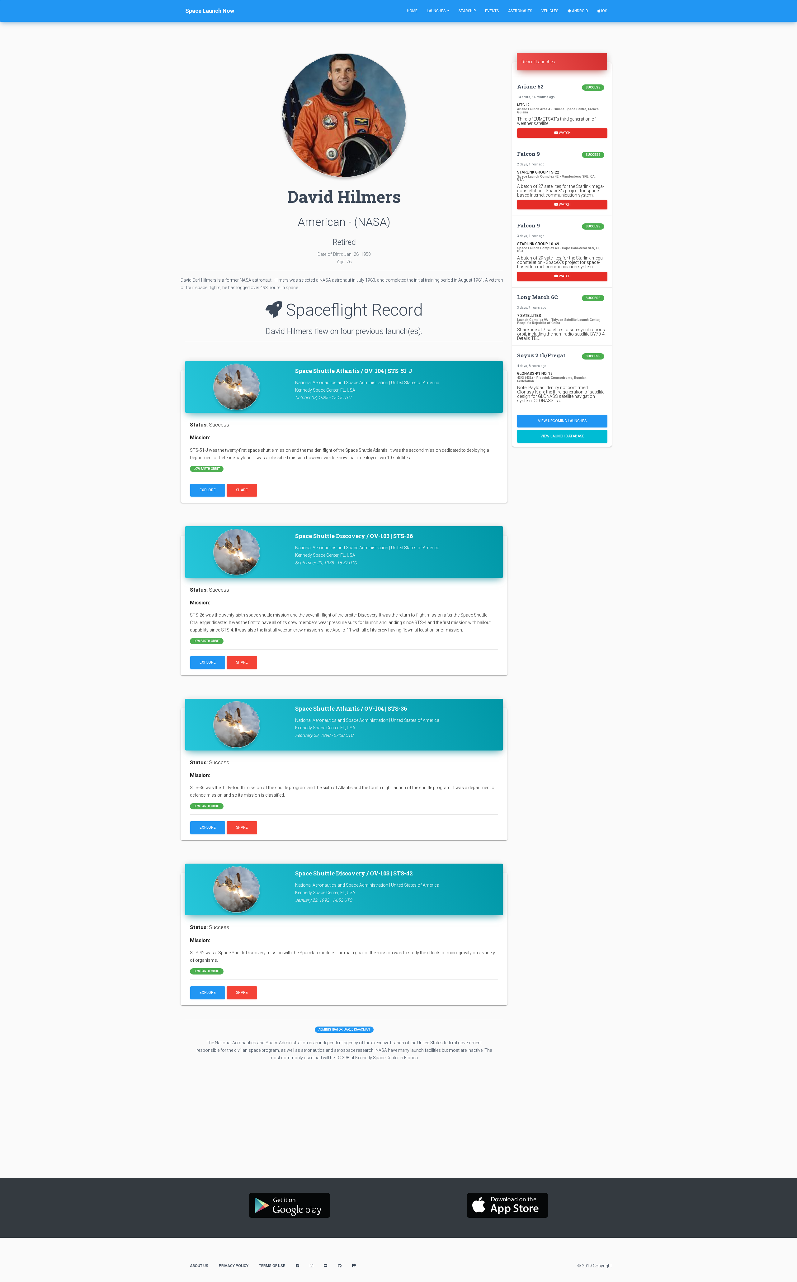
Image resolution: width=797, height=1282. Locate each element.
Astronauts (520, 11)
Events (492, 11)
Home (412, 11)
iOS (603, 11)
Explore (208, 490)
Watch (564, 133)
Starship (467, 11)
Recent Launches (538, 61)
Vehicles (549, 11)
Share (242, 490)
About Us (199, 1266)
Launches (436, 11)
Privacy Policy (233, 1266)
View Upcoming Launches (562, 421)
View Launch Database (562, 436)
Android (579, 11)
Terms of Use (272, 1266)
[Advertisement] (562, 495)
